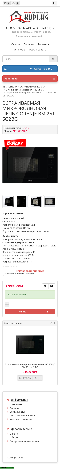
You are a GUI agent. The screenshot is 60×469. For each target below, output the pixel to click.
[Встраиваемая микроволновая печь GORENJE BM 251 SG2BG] (30, 165)
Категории (11, 78)
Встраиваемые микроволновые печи (25, 89)
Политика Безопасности (23, 415)
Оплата (14, 433)
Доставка (15, 408)
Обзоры (14, 437)
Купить (22, 311)
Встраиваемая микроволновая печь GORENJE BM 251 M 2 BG (30, 366)
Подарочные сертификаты (24, 441)
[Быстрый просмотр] (35, 378)
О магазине (16, 404)
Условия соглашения (21, 419)
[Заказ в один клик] (47, 311)
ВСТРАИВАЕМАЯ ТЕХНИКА (32, 86)
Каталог (12, 86)
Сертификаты (17, 411)
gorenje (25, 127)
